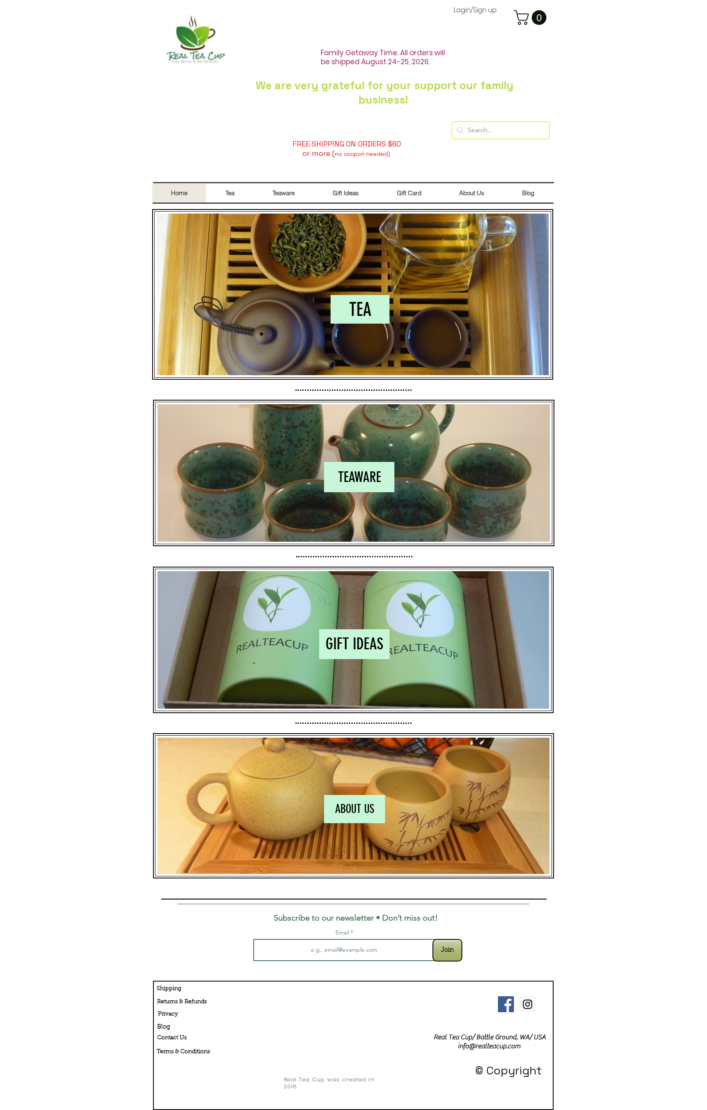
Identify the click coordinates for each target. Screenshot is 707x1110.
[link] (532, 17)
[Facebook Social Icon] (506, 1004)
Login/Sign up (475, 10)
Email (343, 932)
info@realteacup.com (489, 1046)
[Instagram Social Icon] (528, 1004)
